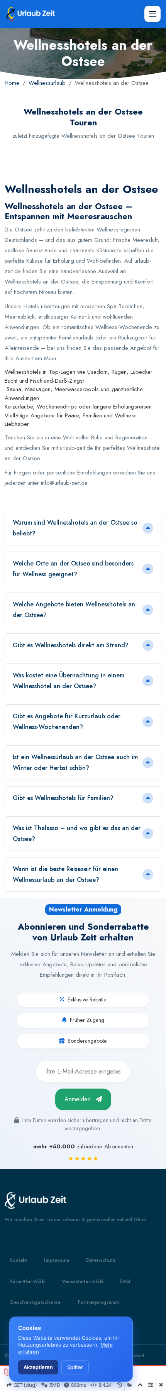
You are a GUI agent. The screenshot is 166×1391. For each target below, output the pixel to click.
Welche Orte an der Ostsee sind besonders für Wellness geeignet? (73, 569)
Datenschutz (100, 1260)
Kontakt (18, 1260)
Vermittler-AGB (27, 1281)
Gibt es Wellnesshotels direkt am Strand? (71, 645)
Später (75, 1367)
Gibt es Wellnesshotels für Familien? (63, 797)
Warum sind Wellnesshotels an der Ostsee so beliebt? (75, 528)
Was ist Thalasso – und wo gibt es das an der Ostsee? (77, 833)
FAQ (125, 1281)
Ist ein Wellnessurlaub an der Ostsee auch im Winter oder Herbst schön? (75, 762)
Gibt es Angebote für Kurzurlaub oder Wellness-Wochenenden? (66, 721)
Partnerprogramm (98, 1302)
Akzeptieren (38, 1367)
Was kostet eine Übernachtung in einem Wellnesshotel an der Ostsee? (68, 680)
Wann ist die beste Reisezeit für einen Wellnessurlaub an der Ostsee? (65, 874)
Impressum (56, 1260)
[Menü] (152, 14)
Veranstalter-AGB (82, 1281)
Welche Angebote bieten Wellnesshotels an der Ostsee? (74, 610)
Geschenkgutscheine (35, 1302)
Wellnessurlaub (47, 83)
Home (12, 83)
